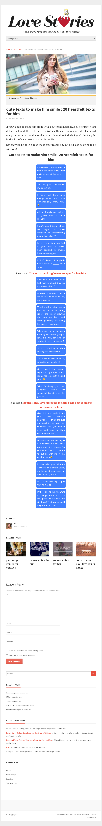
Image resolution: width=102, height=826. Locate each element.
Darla (8, 747)
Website (9, 642)
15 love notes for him (14, 697)
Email (9, 633)
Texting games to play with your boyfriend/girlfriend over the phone (43, 729)
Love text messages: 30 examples (18, 710)
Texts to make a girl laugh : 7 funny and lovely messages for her (37, 751)
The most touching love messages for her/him (57, 273)
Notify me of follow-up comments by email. (26, 651)
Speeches (9, 779)
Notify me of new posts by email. (21, 655)
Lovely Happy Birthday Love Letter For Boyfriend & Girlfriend (28, 733)
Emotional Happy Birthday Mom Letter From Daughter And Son (29, 740)
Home (8, 49)
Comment (10, 595)
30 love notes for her (13, 701)
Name (9, 624)
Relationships (11, 775)
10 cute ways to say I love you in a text (85, 563)
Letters (8, 770)
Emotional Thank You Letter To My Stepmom (29, 747)
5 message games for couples (12, 563)
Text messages (17, 49)
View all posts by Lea (21, 527)
